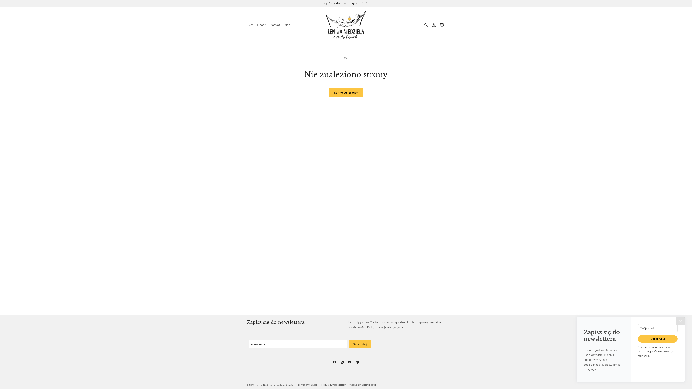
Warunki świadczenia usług (362, 385)
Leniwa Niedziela (264, 385)
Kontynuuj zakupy (346, 92)
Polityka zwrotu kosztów (333, 385)
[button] (426, 25)
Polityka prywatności (307, 385)
